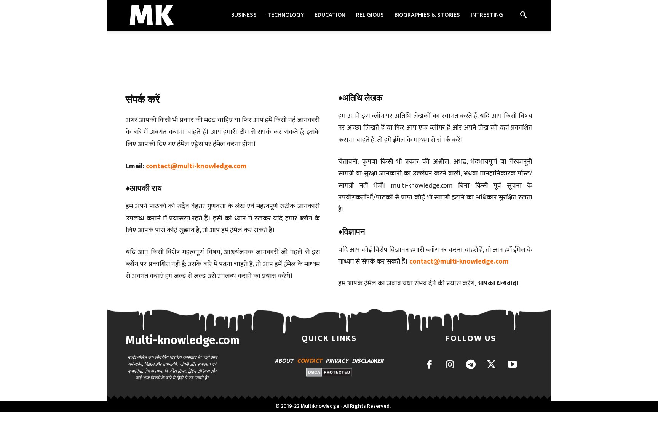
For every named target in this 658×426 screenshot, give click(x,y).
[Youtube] (512, 365)
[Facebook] (429, 365)
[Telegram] (471, 365)
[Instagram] (450, 365)
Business (244, 15)
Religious (370, 15)
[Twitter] (491, 365)
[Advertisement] (329, 57)
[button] (523, 15)
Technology (285, 15)
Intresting (487, 15)
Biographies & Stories (427, 15)
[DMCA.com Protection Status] (329, 374)
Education (330, 15)
